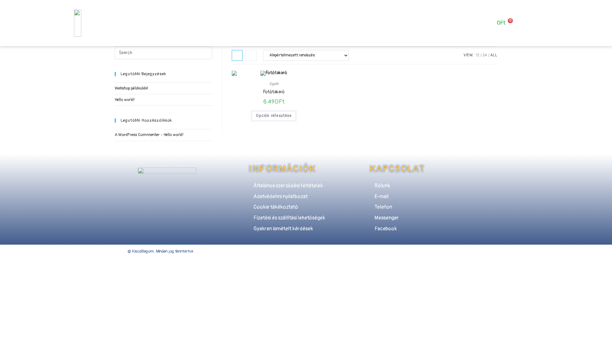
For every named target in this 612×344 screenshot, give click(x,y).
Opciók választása (273, 115)
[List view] (251, 55)
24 (485, 55)
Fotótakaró (274, 92)
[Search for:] (163, 52)
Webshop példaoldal (131, 88)
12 (477, 55)
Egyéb (274, 84)
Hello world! (125, 99)
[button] (212, 20)
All (493, 55)
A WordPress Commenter (137, 134)
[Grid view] (237, 55)
